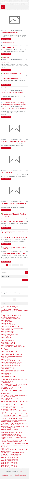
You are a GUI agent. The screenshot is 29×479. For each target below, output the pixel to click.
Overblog (20, 471)
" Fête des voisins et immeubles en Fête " (11, 78)
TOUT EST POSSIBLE (7, 172)
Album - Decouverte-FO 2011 (8, 340)
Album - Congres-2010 (6, 336)
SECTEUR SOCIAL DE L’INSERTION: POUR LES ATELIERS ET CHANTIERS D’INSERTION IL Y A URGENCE (14, 445)
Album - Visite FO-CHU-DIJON (9, 376)
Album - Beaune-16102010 (7, 331)
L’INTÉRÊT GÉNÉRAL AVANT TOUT (12, 92)
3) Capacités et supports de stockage (9, 309)
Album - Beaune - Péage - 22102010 (10, 334)
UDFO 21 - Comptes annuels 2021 (9, 462)
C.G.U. (11, 475)
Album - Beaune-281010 (7, 332)
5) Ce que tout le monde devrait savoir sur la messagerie (14, 314)
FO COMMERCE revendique (8, 399)
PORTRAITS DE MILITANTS (9, 33)
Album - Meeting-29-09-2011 (8, 368)
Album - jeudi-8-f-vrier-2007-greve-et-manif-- (12, 354)
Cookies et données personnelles (20, 475)
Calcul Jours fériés (5, 382)
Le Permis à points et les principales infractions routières (14, 414)
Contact (24, 473)
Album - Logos (4, 357)
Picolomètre (4, 431)
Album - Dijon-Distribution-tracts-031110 (11, 345)
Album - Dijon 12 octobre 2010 (8, 343)
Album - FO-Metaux (6, 350)
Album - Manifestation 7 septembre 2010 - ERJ (12, 365)
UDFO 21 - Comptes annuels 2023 (9, 465)
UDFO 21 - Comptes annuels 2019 (9, 459)
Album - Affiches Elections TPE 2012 (10, 326)
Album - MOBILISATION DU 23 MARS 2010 (12, 370)
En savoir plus (6, 39)
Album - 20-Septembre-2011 (8, 325)
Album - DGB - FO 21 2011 (8, 342)
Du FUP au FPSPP (5, 393)
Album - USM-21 (5, 375)
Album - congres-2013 (6, 337)
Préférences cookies (14, 477)
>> (21, 265)
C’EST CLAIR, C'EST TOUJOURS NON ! (12, 390)
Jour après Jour (5, 62)
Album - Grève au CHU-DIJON (9, 351)
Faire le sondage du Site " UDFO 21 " (10, 398)
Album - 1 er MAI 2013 (7, 321)
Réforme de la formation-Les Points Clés (11, 435)
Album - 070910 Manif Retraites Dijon (10, 318)
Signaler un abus (5, 475)
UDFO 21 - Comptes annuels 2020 (9, 460)
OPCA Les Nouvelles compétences (9, 429)
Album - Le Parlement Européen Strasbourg (11, 356)
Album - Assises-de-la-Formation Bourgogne (12, 328)
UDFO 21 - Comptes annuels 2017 (9, 456)
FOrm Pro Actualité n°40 (7, 47)
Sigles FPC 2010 (5, 448)
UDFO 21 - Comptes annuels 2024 (9, 467)
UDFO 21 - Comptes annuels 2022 (9, 463)
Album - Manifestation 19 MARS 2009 (10, 360)
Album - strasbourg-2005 (7, 373)
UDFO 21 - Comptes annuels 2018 (9, 457)
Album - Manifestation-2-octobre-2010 (10, 364)
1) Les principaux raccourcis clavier (9, 306)
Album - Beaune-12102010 (7, 329)
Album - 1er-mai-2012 (6, 320)
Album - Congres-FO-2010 (7, 339)
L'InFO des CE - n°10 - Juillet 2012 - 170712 (12, 418)
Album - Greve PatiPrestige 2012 (9, 353)
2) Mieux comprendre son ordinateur (10, 307)
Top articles (19, 473)
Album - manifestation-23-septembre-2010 (11, 362)
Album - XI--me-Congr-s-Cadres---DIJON (11, 378)
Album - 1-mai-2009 (6, 323)
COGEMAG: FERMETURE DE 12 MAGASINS (13, 392)
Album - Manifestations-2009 (8, 367)
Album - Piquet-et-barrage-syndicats (9, 371)
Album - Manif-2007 (6, 359)
